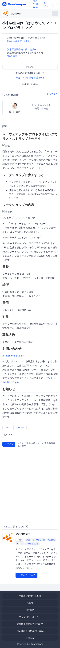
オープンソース (39, 540)
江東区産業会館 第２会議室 (22, 49)
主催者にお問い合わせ (30, 596)
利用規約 (30, 610)
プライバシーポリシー (30, 617)
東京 (28, 540)
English (30, 638)
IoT (22, 544)
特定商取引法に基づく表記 (30, 631)
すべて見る (52, 94)
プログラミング (32, 544)
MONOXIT (16, 13)
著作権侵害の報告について (30, 624)
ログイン (8, 444)
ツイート (21, 427)
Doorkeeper (37, 644)
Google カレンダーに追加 (18, 41)
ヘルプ (30, 603)
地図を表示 (12, 56)
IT (17, 544)
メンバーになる (27, 575)
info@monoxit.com (13, 355)
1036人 (20, 540)
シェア (9, 427)
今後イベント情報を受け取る (30, 77)
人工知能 (51, 540)
